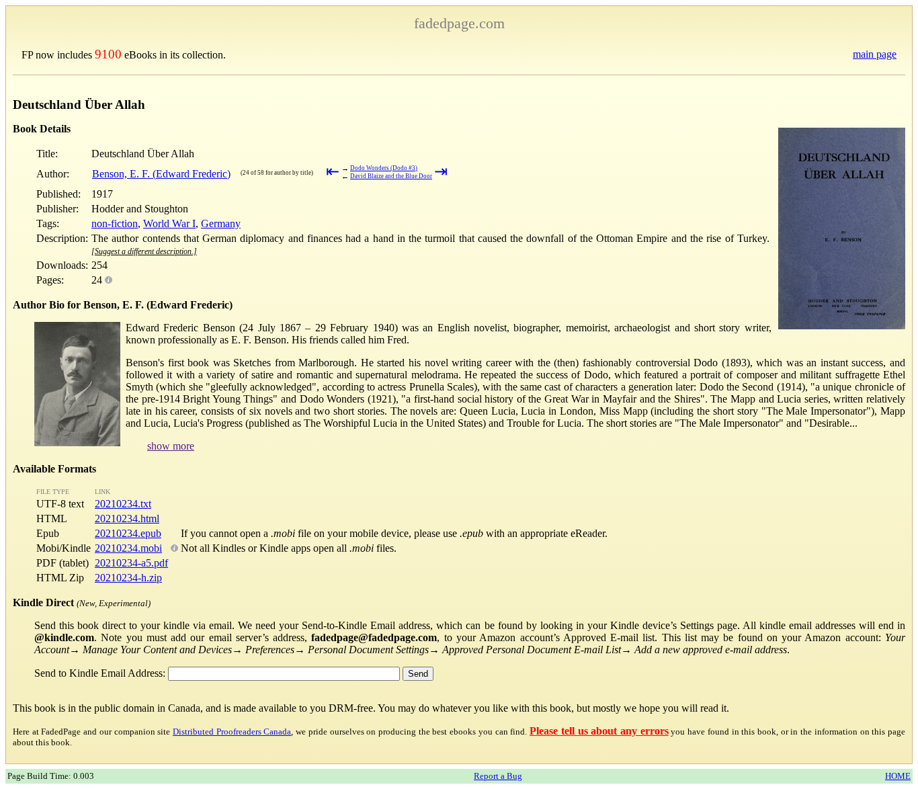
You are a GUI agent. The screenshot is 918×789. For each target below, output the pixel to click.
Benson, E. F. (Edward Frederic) (161, 173)
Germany (221, 223)
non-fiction (114, 223)
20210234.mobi (128, 548)
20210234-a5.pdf (131, 563)
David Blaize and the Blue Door (391, 176)
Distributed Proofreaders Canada (232, 731)
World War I (169, 223)
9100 (108, 54)
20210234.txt (123, 503)
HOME (898, 776)
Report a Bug (498, 776)
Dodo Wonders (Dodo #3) (383, 168)
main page (874, 54)
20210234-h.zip (128, 577)
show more (170, 446)
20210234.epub (128, 533)
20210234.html (127, 518)
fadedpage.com (459, 23)
